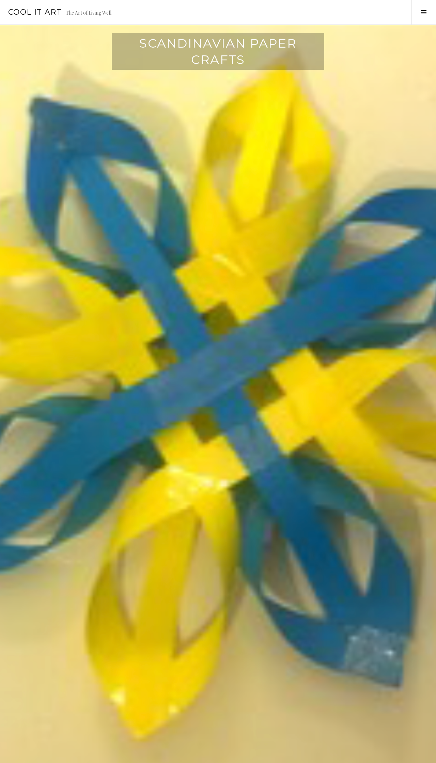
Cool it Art (35, 12)
